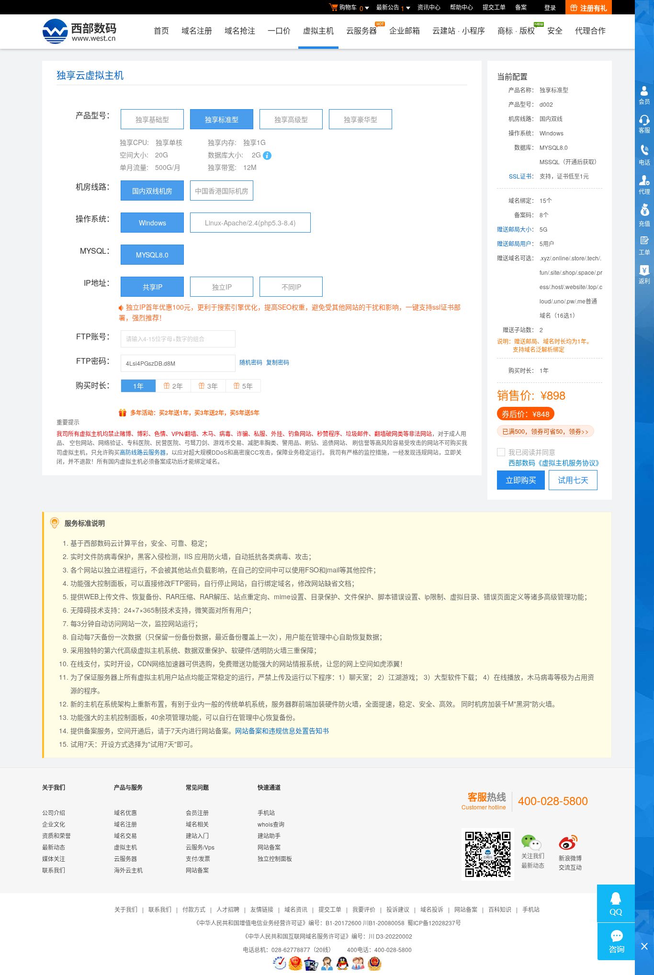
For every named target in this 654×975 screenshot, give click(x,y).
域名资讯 (295, 909)
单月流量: (134, 167)
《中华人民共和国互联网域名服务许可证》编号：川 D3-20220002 (327, 936)
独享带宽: (222, 167)
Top (644, 930)
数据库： (525, 147)
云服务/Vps (200, 847)
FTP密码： (95, 360)
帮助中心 (461, 7)
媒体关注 (53, 858)
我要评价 (363, 909)
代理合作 (590, 30)
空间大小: (134, 154)
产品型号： (522, 104)
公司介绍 (53, 812)
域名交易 (125, 835)
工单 (644, 252)
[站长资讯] (311, 963)
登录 (550, 7)
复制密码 (277, 362)
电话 (644, 162)
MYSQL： (97, 250)
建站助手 (269, 835)
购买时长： (522, 370)
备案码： (525, 215)
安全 (555, 30)
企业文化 (53, 824)
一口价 (279, 30)
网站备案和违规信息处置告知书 (282, 730)
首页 (161, 30)
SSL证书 (520, 176)
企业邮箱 (404, 30)
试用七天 (573, 479)
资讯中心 (428, 7)
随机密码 (250, 362)
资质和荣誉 (56, 835)
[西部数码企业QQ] (343, 963)
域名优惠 (125, 812)
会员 (644, 101)
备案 (521, 7)
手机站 (266, 812)
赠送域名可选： (517, 258)
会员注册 (197, 812)
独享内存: (222, 142)
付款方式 (193, 909)
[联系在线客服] (327, 963)
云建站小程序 (458, 30)
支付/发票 (198, 858)
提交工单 (494, 7)
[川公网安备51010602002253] (374, 963)
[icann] (279, 963)
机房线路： (522, 118)
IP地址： (99, 282)
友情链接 (261, 909)
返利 (644, 281)
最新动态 (53, 847)
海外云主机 (128, 870)
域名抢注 (240, 30)
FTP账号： (95, 336)
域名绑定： (522, 200)
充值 (644, 223)
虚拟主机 (318, 30)
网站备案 (197, 870)
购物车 (351, 8)
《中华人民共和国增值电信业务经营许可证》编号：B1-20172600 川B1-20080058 (299, 923)
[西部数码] (79, 31)
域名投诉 (431, 909)
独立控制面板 (275, 858)
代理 (644, 191)
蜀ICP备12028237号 (434, 923)
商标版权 (516, 30)
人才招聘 (227, 909)
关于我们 (125, 909)
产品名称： (522, 90)
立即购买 (521, 479)
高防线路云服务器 (143, 452)
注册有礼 (593, 7)
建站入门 (197, 835)
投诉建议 (397, 909)
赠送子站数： (520, 329)
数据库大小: (225, 154)
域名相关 (197, 824)
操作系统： (522, 133)
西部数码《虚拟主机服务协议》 (555, 462)
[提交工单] (358, 963)
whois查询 (271, 824)
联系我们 (53, 870)
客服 (644, 130)
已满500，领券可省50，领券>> (545, 431)
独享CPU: (134, 142)
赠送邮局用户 (514, 243)
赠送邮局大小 (514, 229)
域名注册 (196, 30)
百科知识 (499, 909)
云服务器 (361, 30)
